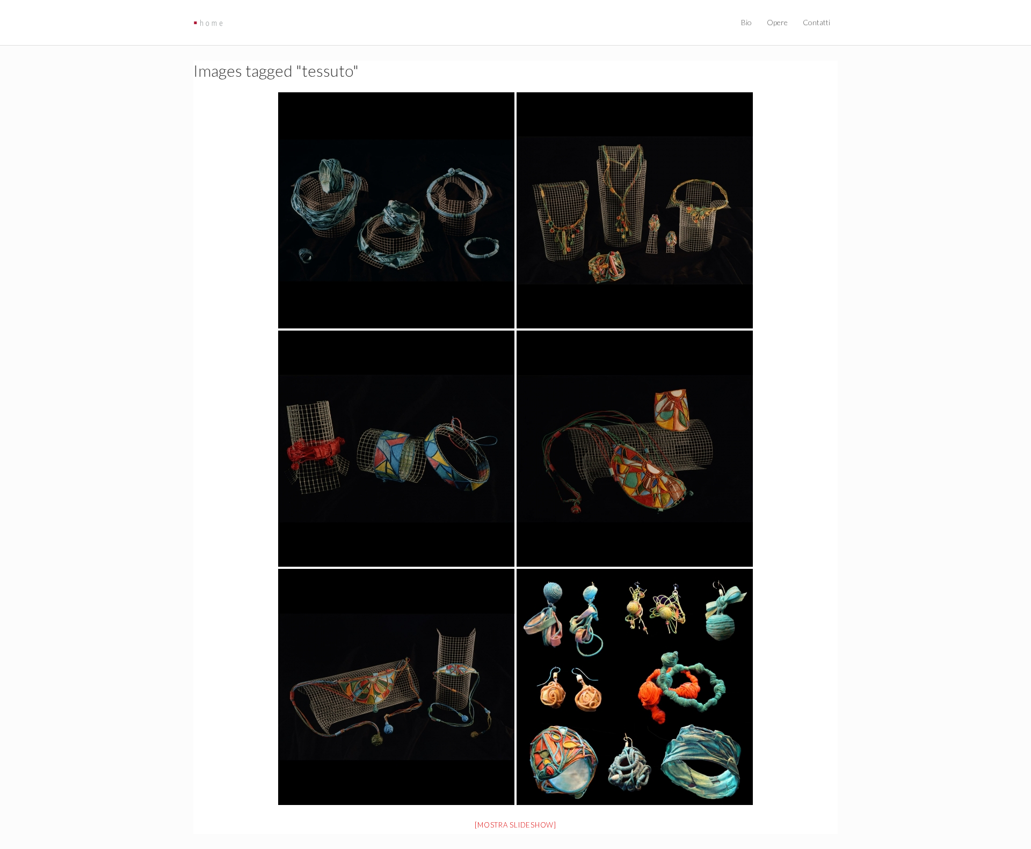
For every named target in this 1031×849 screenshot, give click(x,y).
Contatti (816, 22)
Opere (777, 22)
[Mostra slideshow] (515, 825)
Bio (746, 22)
